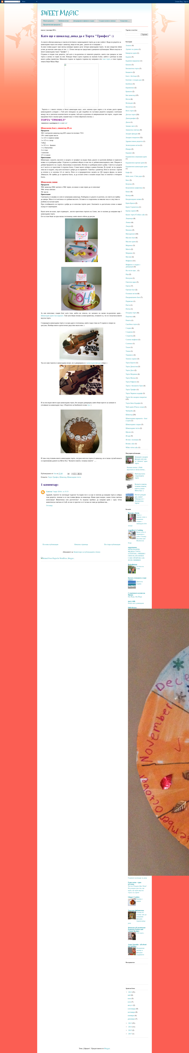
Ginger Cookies (133, 897)
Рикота (128, 320)
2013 (130, 1023)
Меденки (129, 245)
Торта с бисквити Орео (134, 385)
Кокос (128, 191)
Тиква (128, 351)
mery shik (131, 601)
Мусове (128, 257)
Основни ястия (131, 293)
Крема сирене (131, 211)
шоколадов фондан (94, 363)
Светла (49, 491)
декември (131, 1019)
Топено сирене (131, 359)
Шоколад (63, 477)
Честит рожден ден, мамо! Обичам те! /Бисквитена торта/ (140, 498)
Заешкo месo (130, 126)
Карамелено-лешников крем (136, 156)
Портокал (129, 316)
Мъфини (129, 260)
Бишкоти (129, 72)
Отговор (49, 505)
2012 (130, 992)
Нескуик (129, 278)
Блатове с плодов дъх (134, 80)
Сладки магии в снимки (107, 21)
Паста (128, 305)
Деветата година (139, 582)
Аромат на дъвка (132, 49)
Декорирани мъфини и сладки (83, 21)
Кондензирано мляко (133, 199)
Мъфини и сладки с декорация (133, 265)
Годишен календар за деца (137, 878)
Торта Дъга (130, 370)
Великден (129, 103)
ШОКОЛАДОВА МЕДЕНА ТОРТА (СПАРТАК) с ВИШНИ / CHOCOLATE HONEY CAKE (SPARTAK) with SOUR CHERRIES (136, 554)
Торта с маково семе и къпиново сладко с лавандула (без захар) (137, 520)
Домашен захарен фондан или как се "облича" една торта (141, 460)
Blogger (107, 1048)
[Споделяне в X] (77, 474)
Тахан (128, 347)
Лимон (128, 222)
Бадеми (128, 57)
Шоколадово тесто (74, 477)
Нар (127, 274)
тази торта (106, 59)
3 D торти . (140, 933)
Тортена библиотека (136, 910)
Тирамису (129, 355)
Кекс (127, 180)
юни (129, 998)
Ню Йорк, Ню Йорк (135, 597)
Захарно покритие (132, 137)
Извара (128, 149)
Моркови (129, 253)
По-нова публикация (50, 544)
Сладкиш (129, 332)
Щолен (128, 432)
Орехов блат (130, 289)
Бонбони (129, 84)
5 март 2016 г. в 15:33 (60, 491)
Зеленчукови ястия (133, 145)
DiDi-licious (132, 607)
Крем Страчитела (132, 207)
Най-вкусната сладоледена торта (140, 475)
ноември (131, 1015)
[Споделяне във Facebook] (79, 474)
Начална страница (81, 544)
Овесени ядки (131, 282)
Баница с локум (139, 900)
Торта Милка (130, 378)
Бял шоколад (130, 95)
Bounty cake (130, 443)
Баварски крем (131, 53)
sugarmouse (132, 547)
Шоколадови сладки (133, 424)
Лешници (129, 218)
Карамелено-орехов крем (135, 162)
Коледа (128, 195)
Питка (128, 309)
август (130, 1005)
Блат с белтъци (131, 76)
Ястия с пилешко (132, 439)
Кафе (128, 172)
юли (129, 1002)
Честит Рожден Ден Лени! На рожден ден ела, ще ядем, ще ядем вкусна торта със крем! (137, 889)
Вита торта (130, 110)
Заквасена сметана (132, 130)
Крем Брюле (130, 203)
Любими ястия (63, 21)
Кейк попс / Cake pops (134, 176)
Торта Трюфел (53, 477)
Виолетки (129, 107)
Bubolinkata (132, 564)
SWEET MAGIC (60, 13)
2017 (130, 1033)
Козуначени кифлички (134, 188)
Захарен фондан (132, 133)
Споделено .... (125, 21)
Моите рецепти (48, 21)
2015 (130, 1030)
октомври (131, 1012)
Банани (128, 64)
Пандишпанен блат (133, 297)
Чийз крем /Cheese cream (135, 407)
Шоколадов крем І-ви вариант (52, 315)
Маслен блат (130, 237)
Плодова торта (131, 312)
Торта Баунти (131, 362)
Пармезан (129, 301)
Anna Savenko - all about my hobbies (137, 945)
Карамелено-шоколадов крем (136, 166)
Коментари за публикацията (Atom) (87, 552)
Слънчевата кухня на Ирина (136, 594)
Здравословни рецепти (134, 141)
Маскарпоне (130, 234)
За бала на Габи (140, 567)
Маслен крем (130, 241)
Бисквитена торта (132, 68)
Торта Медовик (131, 374)
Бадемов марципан (133, 61)
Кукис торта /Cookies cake (135, 214)
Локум (128, 226)
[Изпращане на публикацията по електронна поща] (68, 473)
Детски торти (131, 114)
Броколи (129, 91)
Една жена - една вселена (134, 883)
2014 (130, 1027)
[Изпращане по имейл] (72, 474)
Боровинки (130, 87)
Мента (128, 249)
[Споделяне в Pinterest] (81, 474)
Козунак (129, 184)
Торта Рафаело (131, 382)
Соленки (129, 343)
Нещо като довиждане (136, 603)
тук (60, 123)
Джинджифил (131, 118)
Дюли (128, 122)
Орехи (128, 286)
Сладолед (129, 335)
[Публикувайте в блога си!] (75, 474)
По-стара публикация (112, 544)
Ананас (128, 45)
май (129, 995)
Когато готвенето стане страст (137, 579)
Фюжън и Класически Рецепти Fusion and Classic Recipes (136, 929)
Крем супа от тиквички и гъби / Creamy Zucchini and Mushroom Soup (137, 537)
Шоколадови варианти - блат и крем (136, 419)
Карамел (129, 153)
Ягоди (128, 436)
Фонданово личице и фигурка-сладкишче (140, 951)
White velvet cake (132, 447)
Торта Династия (132, 366)
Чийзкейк (129, 411)
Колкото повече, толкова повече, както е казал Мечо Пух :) (141, 487)
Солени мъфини (132, 339)
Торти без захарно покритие (136, 397)
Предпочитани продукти (51, 24)
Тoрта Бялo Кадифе (133, 403)
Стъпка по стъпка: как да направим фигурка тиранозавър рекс (137, 917)
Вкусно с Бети (133, 513)
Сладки (128, 328)
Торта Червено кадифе (134, 393)
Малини (129, 230)
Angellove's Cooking (135, 530)
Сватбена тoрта (131, 324)
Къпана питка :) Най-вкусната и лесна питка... (136, 468)
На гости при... (131, 270)
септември (132, 1009)
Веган (128, 99)
